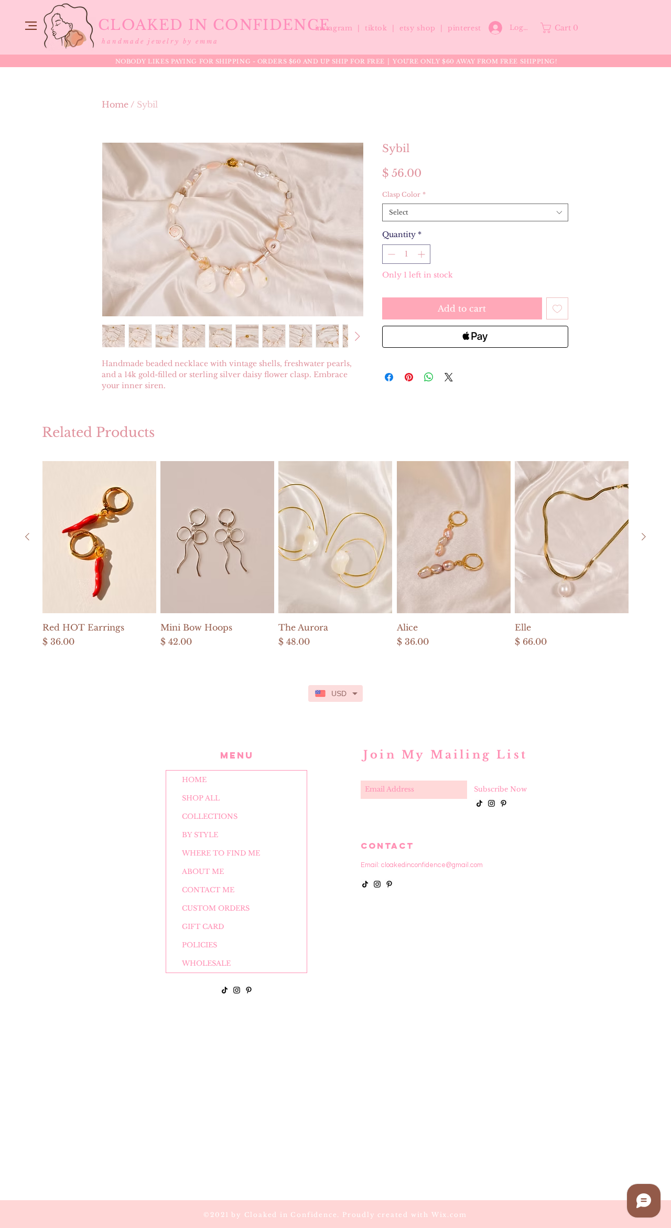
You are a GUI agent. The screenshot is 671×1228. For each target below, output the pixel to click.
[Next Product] (643, 536)
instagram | (338, 28)
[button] (31, 26)
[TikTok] (224, 990)
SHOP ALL (201, 798)
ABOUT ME (203, 871)
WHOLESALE (206, 963)
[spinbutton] (406, 254)
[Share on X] (448, 377)
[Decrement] (390, 254)
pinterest (464, 28)
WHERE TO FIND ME (221, 853)
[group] (335, 560)
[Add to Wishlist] (557, 308)
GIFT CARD (203, 926)
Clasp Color (404, 194)
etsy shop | (423, 28)
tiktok (377, 28)
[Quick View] (99, 537)
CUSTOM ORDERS (216, 908)
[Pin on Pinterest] (409, 377)
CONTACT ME (208, 889)
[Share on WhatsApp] (429, 377)
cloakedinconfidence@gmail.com (432, 865)
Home (115, 104)
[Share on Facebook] (389, 377)
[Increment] (422, 254)
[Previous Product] (27, 536)
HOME (194, 779)
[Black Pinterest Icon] (248, 990)
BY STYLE (200, 834)
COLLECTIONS (209, 816)
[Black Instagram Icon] (236, 990)
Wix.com (449, 1215)
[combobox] (475, 213)
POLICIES (199, 945)
